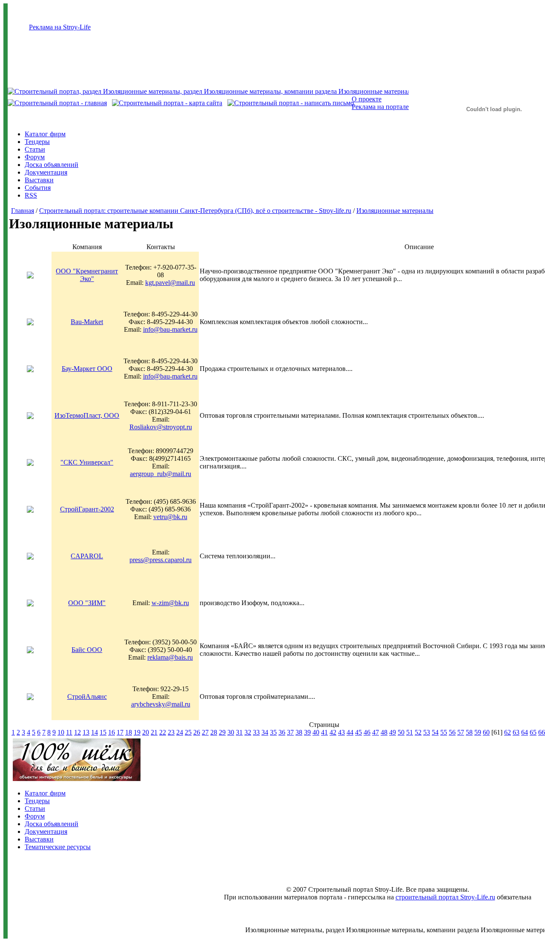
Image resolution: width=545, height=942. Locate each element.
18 (128, 732)
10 (60, 732)
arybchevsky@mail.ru (160, 704)
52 (418, 732)
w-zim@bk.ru (170, 602)
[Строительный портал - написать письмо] (290, 102)
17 (120, 732)
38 (298, 732)
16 (111, 732)
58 (469, 732)
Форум (35, 157)
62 (507, 732)
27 (205, 732)
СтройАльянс (87, 696)
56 (452, 732)
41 (324, 732)
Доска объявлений (51, 164)
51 (409, 732)
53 (426, 732)
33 (256, 732)
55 (443, 732)
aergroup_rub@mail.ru (160, 473)
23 (171, 732)
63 (516, 732)
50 (401, 732)
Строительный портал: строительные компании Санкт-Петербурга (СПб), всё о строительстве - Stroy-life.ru (195, 210)
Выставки (39, 180)
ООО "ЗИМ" (87, 602)
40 (316, 732)
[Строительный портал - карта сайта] (167, 102)
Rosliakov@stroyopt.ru (160, 427)
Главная (22, 210)
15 (103, 732)
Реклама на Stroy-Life (60, 27)
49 (392, 732)
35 (273, 732)
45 (358, 732)
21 (154, 732)
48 (384, 732)
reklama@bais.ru (170, 657)
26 (196, 732)
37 (290, 732)
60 (486, 732)
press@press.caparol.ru (160, 559)
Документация (46, 172)
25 (188, 732)
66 (541, 732)
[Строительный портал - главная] (57, 102)
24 (179, 732)
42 (333, 732)
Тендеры (37, 141)
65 (533, 732)
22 (162, 732)
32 (247, 732)
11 (69, 732)
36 (281, 732)
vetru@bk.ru (170, 516)
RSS (31, 195)
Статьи (35, 149)
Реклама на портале (380, 106)
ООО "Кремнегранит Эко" (87, 274)
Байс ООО (87, 649)
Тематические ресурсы (58, 846)
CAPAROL (87, 556)
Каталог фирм (45, 134)
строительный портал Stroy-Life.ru (445, 897)
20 (145, 732)
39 (307, 732)
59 (477, 732)
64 (524, 732)
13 (86, 732)
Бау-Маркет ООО (87, 368)
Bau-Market (87, 321)
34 (264, 732)
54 (435, 732)
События (38, 187)
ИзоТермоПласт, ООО (86, 415)
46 (367, 732)
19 (137, 732)
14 (94, 732)
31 (239, 732)
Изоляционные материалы (394, 210)
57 (460, 732)
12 (77, 732)
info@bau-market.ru (170, 329)
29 (222, 732)
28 (213, 732)
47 (375, 732)
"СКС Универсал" (86, 462)
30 (230, 732)
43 (341, 732)
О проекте (367, 99)
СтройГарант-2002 (87, 509)
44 (350, 732)
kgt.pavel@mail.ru (170, 282)
